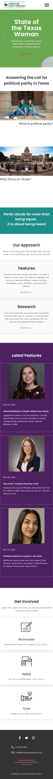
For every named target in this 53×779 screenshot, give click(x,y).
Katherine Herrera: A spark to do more (22, 556)
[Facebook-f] (20, 738)
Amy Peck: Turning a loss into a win (20, 483)
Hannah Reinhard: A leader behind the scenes (26, 411)
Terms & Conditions (26, 760)
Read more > (26, 54)
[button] (47, 5)
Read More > (26, 292)
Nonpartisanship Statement (26, 762)
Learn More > (42, 644)
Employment (26, 764)
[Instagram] (33, 738)
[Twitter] (26, 738)
